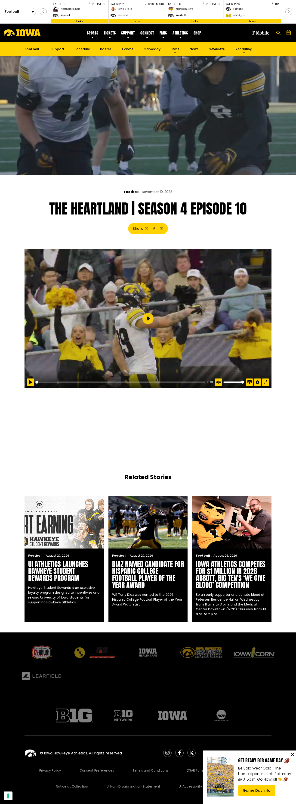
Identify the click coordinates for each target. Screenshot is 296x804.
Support (128, 33)
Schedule (82, 49)
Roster (105, 49)
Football (131, 191)
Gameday (152, 49)
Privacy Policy (50, 770)
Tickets (110, 33)
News (194, 49)
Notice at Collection (72, 786)
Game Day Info (259, 792)
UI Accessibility (190, 786)
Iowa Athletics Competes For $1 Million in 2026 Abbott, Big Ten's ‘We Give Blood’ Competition (230, 574)
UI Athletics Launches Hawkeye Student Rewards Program (58, 571)
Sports (92, 33)
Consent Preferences (97, 770)
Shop (197, 33)
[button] (43, 11)
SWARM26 (217, 49)
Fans (163, 33)
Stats (175, 49)
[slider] (120, 382)
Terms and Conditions (150, 770)
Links (79, 21)
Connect (147, 33)
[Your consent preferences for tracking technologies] (8, 795)
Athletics (180, 33)
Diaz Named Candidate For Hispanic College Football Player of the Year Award (148, 574)
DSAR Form (195, 770)
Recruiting (243, 49)
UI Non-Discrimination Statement (133, 786)
